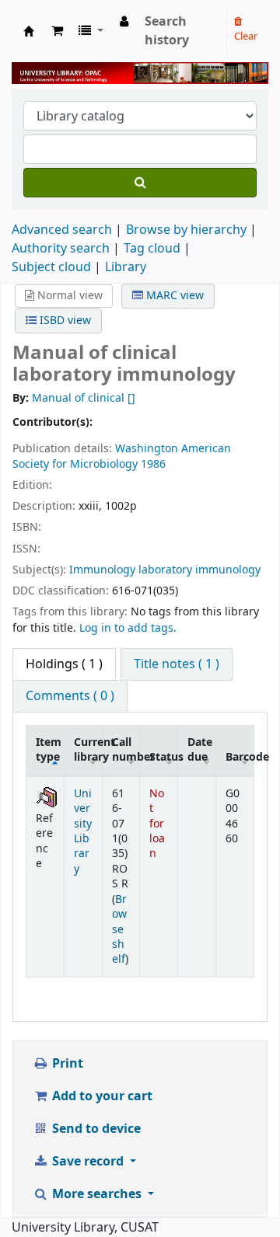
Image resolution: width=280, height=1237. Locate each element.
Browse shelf (119, 929)
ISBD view (64, 320)
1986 (153, 464)
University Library (28, 31)
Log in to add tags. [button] (128, 628)
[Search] (140, 182)
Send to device (95, 1129)
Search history (167, 31)
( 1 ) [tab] (64, 664)
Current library (88, 749)
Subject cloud (51, 267)
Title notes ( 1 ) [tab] (176, 664)
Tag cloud (152, 248)
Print (66, 1063)
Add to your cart (100, 1096)
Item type (48, 749)
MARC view (173, 295)
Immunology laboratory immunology (165, 570)
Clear (245, 36)
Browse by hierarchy (186, 230)
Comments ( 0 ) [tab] (70, 696)
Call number (126, 749)
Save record (88, 1161)
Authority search (61, 248)
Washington (146, 449)
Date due (199, 749)
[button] (57, 31)
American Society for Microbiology (121, 456)
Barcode (240, 757)
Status (163, 757)
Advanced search (62, 230)
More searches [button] (97, 1194)
